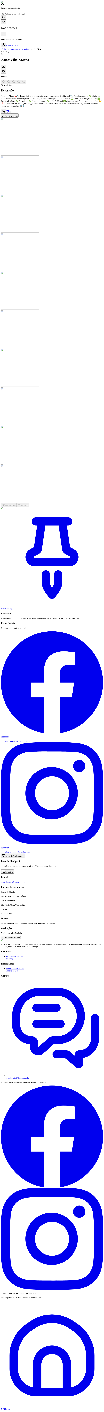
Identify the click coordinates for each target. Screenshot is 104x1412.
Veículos (25, 49)
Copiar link (9, 872)
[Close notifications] (3, 34)
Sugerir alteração (11, 116)
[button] (52, 83)
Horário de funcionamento (14, 856)
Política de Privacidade (15, 968)
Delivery (9, 959)
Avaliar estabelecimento (11, 938)
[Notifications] (3, 22)
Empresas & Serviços (14, 956)
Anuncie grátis (12, 45)
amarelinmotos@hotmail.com (12, 882)
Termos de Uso (12, 971)
